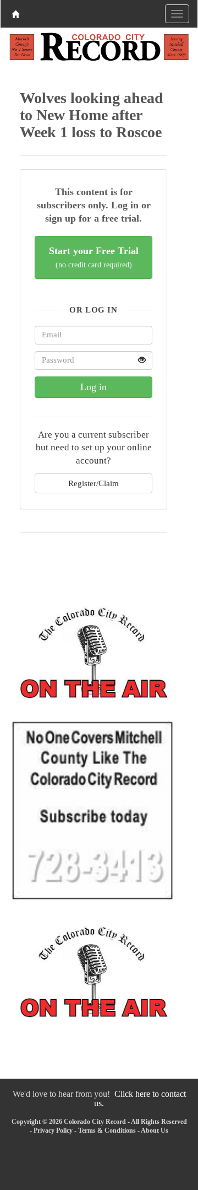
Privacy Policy (53, 1130)
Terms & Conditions (107, 1130)
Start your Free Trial (94, 257)
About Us (154, 1130)
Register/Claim (93, 483)
